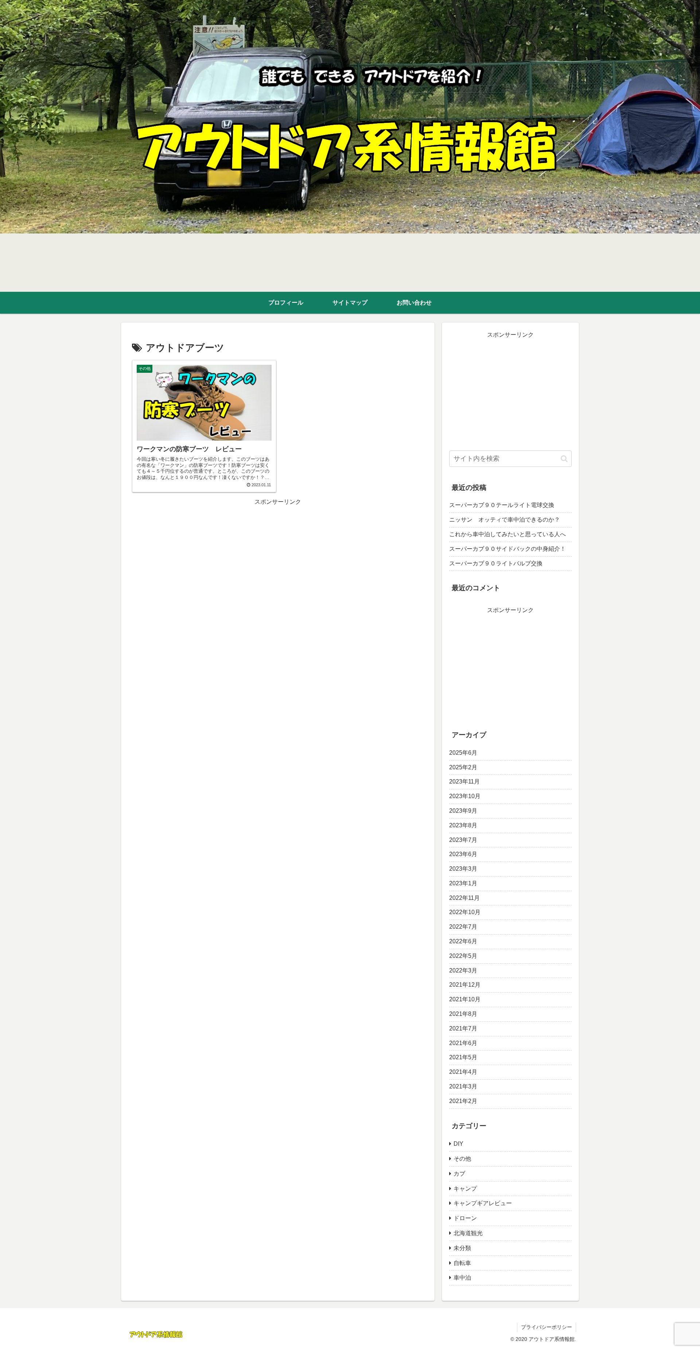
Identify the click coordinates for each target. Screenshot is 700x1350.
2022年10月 (465, 912)
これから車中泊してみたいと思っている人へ (507, 534)
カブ (459, 1174)
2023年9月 (463, 811)
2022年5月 (463, 955)
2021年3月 (463, 1086)
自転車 (462, 1263)
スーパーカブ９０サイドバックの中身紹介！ (507, 549)
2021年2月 (463, 1101)
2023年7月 (463, 839)
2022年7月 (463, 927)
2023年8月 (463, 825)
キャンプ (465, 1188)
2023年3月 (463, 869)
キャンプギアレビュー (483, 1203)
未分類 (462, 1248)
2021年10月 (465, 999)
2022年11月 (464, 897)
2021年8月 (463, 1014)
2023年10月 (465, 796)
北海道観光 (468, 1233)
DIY (458, 1144)
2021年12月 (465, 985)
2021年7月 (463, 1028)
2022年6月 (463, 941)
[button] (564, 458)
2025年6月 (463, 752)
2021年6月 (463, 1043)
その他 (462, 1159)
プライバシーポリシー (546, 1327)
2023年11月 (464, 781)
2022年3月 (463, 970)
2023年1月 (463, 883)
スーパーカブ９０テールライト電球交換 (501, 505)
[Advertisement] (278, 558)
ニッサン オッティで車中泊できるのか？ (504, 520)
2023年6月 (463, 854)
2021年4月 (463, 1072)
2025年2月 (463, 767)
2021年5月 (463, 1057)
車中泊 (462, 1277)
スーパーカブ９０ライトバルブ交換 (495, 563)
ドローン (465, 1218)
